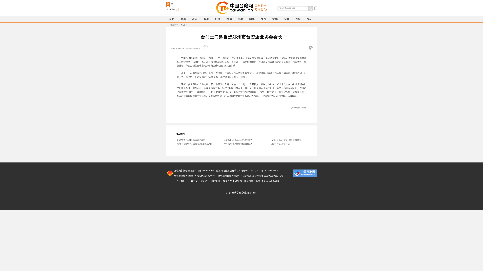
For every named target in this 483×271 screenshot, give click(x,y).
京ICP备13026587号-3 (266, 171)
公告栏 (204, 181)
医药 (309, 19)
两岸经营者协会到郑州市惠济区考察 (191, 140)
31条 (252, 19)
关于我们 (180, 181)
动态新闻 (183, 25)
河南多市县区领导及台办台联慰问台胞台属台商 (194, 144)
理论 (206, 19)
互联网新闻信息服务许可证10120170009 (194, 171)
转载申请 (193, 181)
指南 (286, 19)
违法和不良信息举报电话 (305, 173)
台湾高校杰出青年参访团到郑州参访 (238, 140)
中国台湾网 (174, 25)
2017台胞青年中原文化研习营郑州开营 (286, 140)
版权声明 (227, 181)
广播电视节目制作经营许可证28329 (233, 176)
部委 (240, 19)
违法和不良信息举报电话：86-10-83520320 (257, 181)
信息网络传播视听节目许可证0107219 (235, 171)
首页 (172, 19)
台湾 (217, 19)
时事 (183, 19)
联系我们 (215, 181)
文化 (275, 19)
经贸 (263, 19)
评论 (194, 19)
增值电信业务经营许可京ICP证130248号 (194, 176)
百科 (298, 19)
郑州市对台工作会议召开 (281, 144)
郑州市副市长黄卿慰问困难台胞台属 (238, 144)
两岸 (229, 19)
